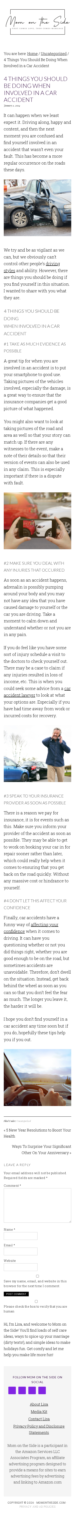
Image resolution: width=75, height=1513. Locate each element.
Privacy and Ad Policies (38, 1506)
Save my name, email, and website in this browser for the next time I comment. (35, 1283)
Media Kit (39, 1411)
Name (9, 1229)
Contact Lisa (39, 1418)
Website (10, 1261)
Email (9, 1245)
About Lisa (39, 1404)
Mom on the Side (37, 21)
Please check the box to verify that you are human (35, 1308)
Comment (12, 1186)
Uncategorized (24, 1121)
